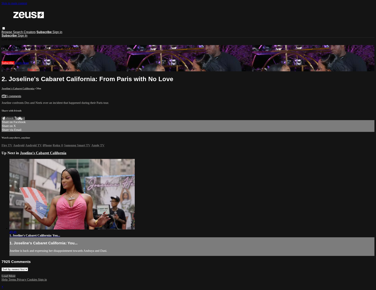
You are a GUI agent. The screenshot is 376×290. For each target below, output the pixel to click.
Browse (7, 32)
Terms (12, 279)
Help (5, 279)
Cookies (32, 279)
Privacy (22, 279)
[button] (3, 28)
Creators (30, 32)
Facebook (8, 118)
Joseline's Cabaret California (18, 88)
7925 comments (11, 96)
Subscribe (8, 62)
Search (18, 32)
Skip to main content (14, 3)
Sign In (22, 35)
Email (21, 118)
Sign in (57, 32)
